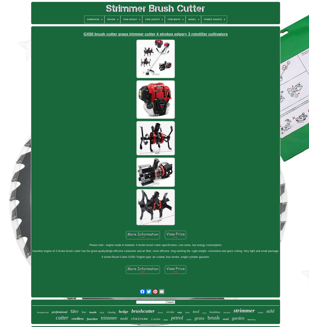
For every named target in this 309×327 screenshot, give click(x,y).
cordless (78, 319)
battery (252, 320)
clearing (112, 312)
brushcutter (143, 311)
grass (199, 318)
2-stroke (155, 319)
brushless (215, 312)
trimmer (109, 318)
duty (102, 312)
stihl (270, 311)
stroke (170, 312)
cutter (62, 318)
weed (226, 319)
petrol (177, 318)
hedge (123, 311)
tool (196, 311)
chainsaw (139, 319)
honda (204, 313)
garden (238, 318)
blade (166, 320)
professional (59, 312)
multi (124, 319)
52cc (74, 311)
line (84, 312)
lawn (187, 312)
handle (93, 312)
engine (188, 319)
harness (227, 312)
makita (260, 312)
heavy (160, 312)
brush (214, 318)
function (92, 319)
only (180, 312)
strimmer (244, 310)
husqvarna (43, 312)
